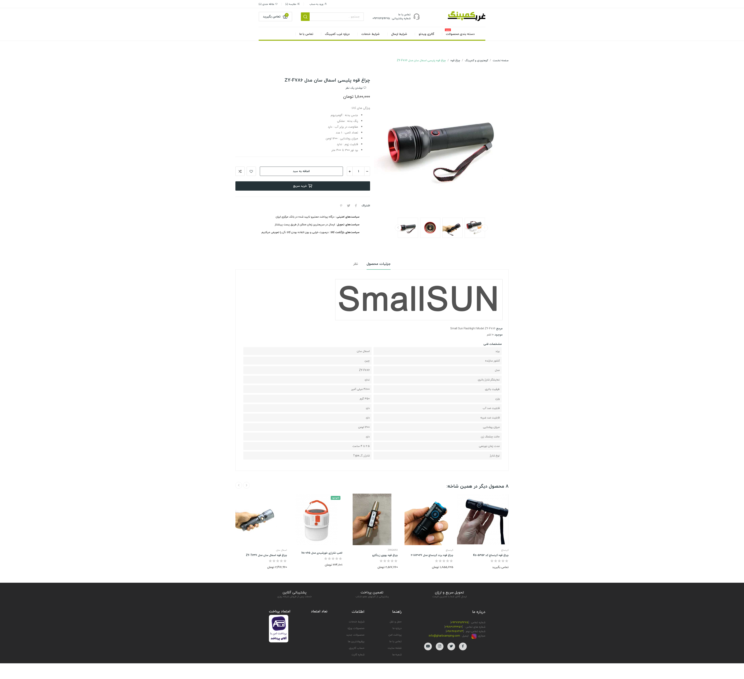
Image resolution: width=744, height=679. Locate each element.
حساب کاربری (356, 648)
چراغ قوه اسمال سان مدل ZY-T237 (266, 555)
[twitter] (451, 646)
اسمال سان (281, 550)
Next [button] (384, 146)
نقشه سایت (395, 648)
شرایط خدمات (356, 622)
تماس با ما (395, 641)
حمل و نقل (396, 622)
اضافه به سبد (301, 171)
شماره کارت (357, 654)
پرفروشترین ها (356, 641)
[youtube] (428, 646)
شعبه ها (397, 654)
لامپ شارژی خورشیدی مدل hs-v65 (321, 553)
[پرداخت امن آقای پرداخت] (279, 628)
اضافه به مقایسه (240, 171)
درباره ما (397, 628)
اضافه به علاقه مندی (251, 171)
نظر (355, 264)
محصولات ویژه (356, 628)
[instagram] (439, 646)
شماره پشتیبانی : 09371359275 (392, 18)
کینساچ (449, 550)
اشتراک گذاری (356, 205)
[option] (441, 146)
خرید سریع (300, 185)
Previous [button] (498, 146)
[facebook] (463, 646)
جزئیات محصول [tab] (379, 264)
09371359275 (459, 622)
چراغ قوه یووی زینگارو (385, 555)
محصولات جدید (355, 635)
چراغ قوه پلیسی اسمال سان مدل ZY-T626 (699, 661)
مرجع (499, 328)
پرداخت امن (395, 635)
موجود (498, 334)
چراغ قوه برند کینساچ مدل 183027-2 (432, 555)
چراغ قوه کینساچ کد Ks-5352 (491, 555)
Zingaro (393, 550)
